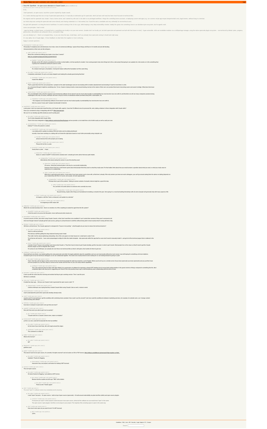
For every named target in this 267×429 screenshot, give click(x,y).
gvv (29, 313)
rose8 (25, 296)
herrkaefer (26, 272)
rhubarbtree (35, 98)
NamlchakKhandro (28, 290)
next (40, 45)
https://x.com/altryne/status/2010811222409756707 (42, 56)
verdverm (42, 200)
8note (37, 195)
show (52, 2)
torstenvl (26, 366)
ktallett (25, 335)
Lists (126, 422)
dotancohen (39, 152)
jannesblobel (27, 216)
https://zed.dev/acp (59, 110)
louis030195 (27, 106)
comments (43, 2)
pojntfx (25, 350)
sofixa (46, 172)
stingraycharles (32, 285)
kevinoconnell (27, 319)
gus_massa (35, 377)
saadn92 (26, 308)
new (33, 2)
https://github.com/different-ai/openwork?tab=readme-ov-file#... (102, 352)
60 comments (53, 7)
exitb (29, 52)
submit (60, 2)
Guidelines (118, 422)
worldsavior (31, 329)
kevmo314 (34, 147)
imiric (25, 388)
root (46, 60)
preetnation (35, 77)
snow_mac (26, 280)
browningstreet (27, 45)
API (129, 422)
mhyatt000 (30, 211)
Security (133, 422)
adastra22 (38, 142)
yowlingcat (26, 252)
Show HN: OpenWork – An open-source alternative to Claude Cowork (44, 5)
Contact (149, 422)
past (37, 2)
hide (42, 7)
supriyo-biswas (32, 92)
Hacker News (28, 2)
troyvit (29, 83)
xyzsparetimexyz (32, 124)
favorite (48, 7)
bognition (34, 60)
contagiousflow (44, 158)
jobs (56, 2)
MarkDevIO (27, 345)
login (244, 2)
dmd (29, 406)
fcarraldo (38, 137)
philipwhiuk (26, 206)
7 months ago (37, 7)
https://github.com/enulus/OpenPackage (57, 120)
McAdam (26, 224)
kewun (29, 243)
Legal (138, 422)
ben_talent (32, 7)
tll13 (33, 411)
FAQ (123, 422)
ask (48, 2)
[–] (42, 45)
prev (56, 67)
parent (40, 52)
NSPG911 (26, 303)
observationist (35, 361)
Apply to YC (143, 422)
